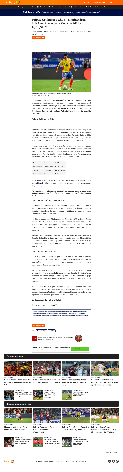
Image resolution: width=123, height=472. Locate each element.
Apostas (51, 330)
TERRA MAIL (86, 2)
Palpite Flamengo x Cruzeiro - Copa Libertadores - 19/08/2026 (46, 429)
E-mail (111, 2)
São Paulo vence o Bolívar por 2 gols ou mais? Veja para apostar (52, 441)
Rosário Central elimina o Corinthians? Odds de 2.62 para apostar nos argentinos (104, 382)
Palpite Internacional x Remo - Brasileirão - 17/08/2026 (80, 394)
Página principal (14, 2)
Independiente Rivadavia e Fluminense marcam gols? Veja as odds (23, 441)
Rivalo (61, 166)
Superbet (62, 170)
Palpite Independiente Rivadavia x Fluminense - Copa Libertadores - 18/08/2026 (104, 429)
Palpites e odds (41, 330)
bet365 (62, 174)
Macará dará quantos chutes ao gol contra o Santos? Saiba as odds (75, 382)
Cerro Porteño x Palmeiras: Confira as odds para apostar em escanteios (51, 395)
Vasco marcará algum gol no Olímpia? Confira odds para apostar (23, 394)
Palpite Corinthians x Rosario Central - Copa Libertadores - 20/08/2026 (80, 442)
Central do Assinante (98, 2)
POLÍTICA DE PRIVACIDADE (78, 461)
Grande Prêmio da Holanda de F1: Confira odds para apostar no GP (17, 382)
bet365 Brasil (37, 183)
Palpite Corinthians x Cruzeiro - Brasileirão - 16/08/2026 (75, 428)
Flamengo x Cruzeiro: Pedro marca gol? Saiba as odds (16, 428)
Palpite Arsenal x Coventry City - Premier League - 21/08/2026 (46, 381)
